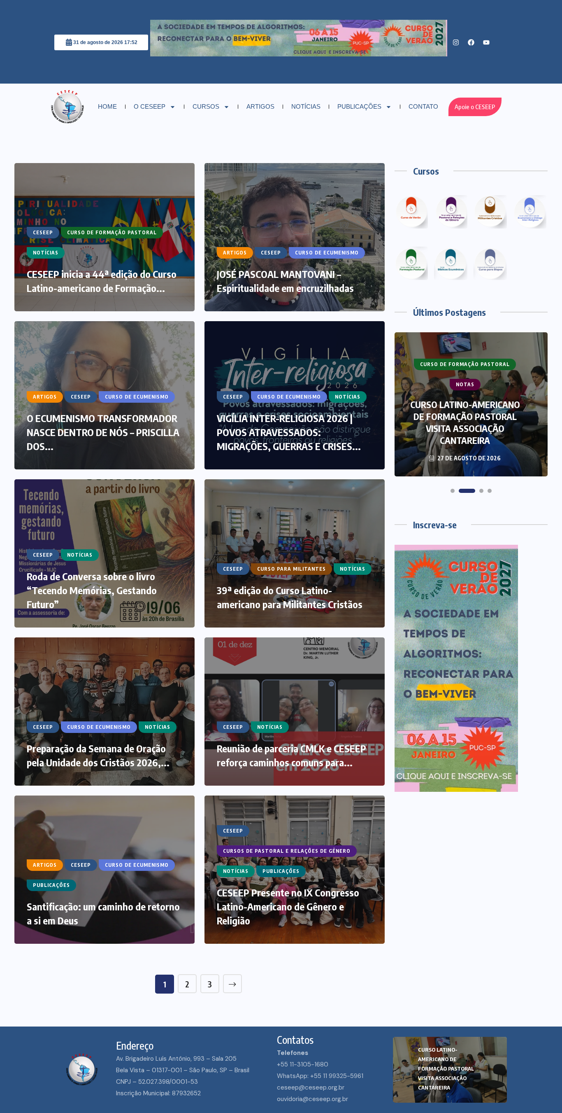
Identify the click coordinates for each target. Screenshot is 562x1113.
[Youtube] (486, 42)
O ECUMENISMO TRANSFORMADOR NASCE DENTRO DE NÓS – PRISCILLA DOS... (103, 432)
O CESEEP (149, 106)
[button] (453, 491)
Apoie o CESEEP (475, 107)
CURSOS (206, 106)
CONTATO (423, 106)
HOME (107, 106)
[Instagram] (455, 42)
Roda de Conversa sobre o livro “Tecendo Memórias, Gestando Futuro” (92, 590)
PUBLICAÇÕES (359, 106)
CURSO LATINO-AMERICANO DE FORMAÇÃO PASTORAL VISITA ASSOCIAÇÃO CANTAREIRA (446, 1068)
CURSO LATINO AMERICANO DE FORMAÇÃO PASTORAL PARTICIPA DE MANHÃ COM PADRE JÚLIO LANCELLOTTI (465, 422)
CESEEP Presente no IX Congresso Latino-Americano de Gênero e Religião (288, 906)
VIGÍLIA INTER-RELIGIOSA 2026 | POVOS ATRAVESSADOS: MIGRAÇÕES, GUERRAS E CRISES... (289, 432)
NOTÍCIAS (305, 106)
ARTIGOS (260, 106)
